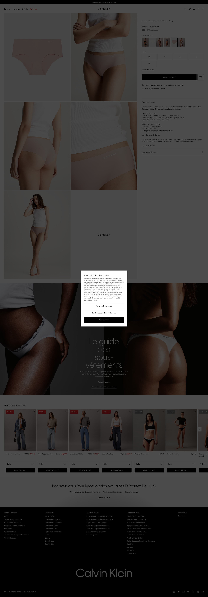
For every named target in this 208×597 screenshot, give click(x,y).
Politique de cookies (97, 298)
